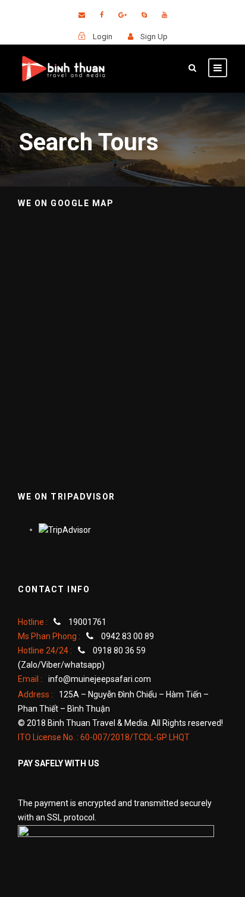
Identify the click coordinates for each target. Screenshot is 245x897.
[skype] (144, 15)
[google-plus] (122, 15)
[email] (81, 15)
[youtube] (164, 15)
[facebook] (101, 15)
